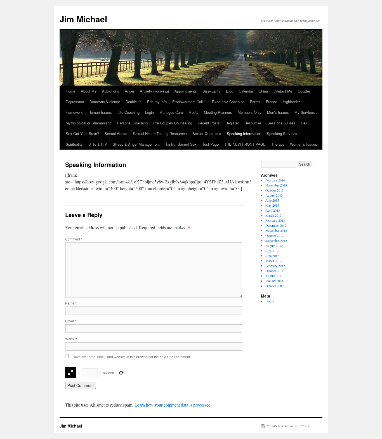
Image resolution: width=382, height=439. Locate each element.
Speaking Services (282, 133)
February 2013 (275, 220)
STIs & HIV (97, 144)
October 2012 (274, 235)
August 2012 (274, 245)
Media (193, 112)
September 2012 (276, 240)
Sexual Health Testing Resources (160, 133)
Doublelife (134, 101)
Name (71, 303)
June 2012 (272, 255)
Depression (75, 101)
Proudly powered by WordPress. (288, 426)
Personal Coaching (132, 123)
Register (232, 123)
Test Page (210, 144)
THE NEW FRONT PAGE (245, 144)
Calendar (246, 91)
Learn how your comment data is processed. (173, 405)
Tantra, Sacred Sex (181, 144)
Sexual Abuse (116, 133)
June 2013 (272, 200)
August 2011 (274, 275)
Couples (304, 91)
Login (149, 112)
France (271, 101)
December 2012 (275, 225)
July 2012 (272, 250)
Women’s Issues (303, 144)
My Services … (307, 112)
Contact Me (282, 91)
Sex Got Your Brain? (82, 133)
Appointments (186, 91)
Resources (253, 123)
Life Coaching (128, 112)
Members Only (249, 112)
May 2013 (272, 205)
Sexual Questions (206, 133)
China (263, 91)
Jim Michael (83, 19)
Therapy (277, 144)
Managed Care (171, 112)
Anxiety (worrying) (154, 91)
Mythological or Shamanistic (89, 123)
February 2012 (275, 265)
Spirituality (74, 144)
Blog (229, 91)
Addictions (110, 91)
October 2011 (274, 270)
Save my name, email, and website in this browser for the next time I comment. (132, 356)
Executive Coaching (228, 101)
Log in (269, 301)
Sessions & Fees (281, 123)
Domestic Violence (104, 101)
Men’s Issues (278, 112)
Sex (304, 123)
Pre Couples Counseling (172, 123)
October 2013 (274, 190)
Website (71, 338)
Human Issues (100, 112)
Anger (129, 91)
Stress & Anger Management (136, 144)
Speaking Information (244, 133)
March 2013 (273, 215)
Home (70, 91)
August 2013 (274, 195)
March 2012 (273, 260)
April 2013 (272, 210)
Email (70, 320)
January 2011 (274, 280)
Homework (74, 112)
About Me (88, 91)
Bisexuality (211, 91)
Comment (73, 239)
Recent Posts (209, 123)
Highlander (291, 101)
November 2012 (276, 230)
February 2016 (275, 180)
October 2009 (274, 286)
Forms (255, 101)
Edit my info (157, 101)
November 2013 (276, 185)
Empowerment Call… (189, 101)
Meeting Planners (218, 112)
